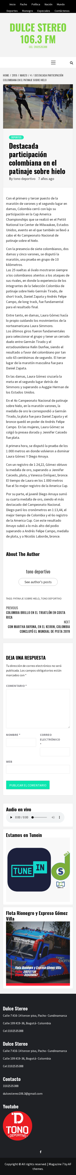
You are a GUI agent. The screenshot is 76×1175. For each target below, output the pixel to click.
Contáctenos (62, 10)
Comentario (16, 686)
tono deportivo (24, 178)
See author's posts (38, 582)
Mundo (61, 4)
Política (36, 4)
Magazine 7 (56, 1164)
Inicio (13, 4)
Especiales (43, 10)
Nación (48, 4)
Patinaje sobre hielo (26, 598)
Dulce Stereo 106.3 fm (38, 33)
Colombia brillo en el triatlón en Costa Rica (35, 613)
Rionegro (27, 10)
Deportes (12, 10)
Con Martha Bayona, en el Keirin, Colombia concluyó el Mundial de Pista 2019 (39, 627)
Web (9, 761)
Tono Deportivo (51, 598)
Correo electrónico (49, 739)
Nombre (13, 735)
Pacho (23, 4)
